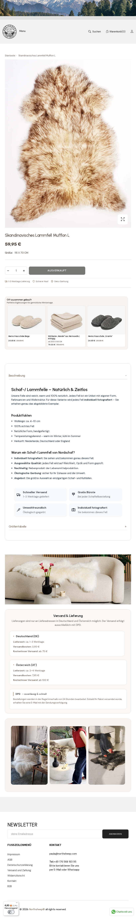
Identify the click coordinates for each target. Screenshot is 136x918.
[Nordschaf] (9, 32)
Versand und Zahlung (19, 870)
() (117, 31)
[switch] (11, 912)
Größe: (9, 252)
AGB (9, 859)
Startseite (10, 55)
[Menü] (17, 903)
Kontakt (11, 881)
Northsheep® (37, 909)
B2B (9, 886)
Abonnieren (115, 834)
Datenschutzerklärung (20, 865)
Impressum (13, 854)
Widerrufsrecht (16, 875)
